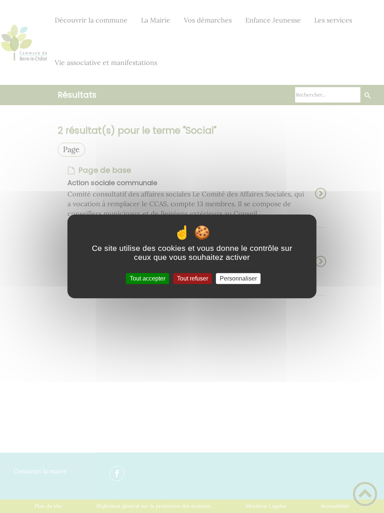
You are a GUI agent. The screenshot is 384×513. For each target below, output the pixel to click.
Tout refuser (192, 278)
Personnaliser (238, 278)
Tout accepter (147, 278)
